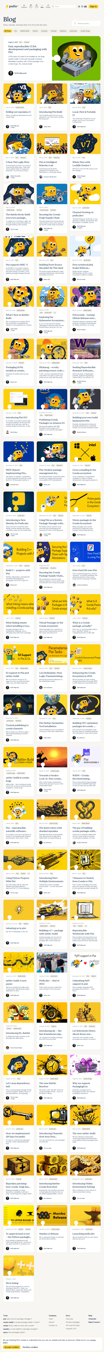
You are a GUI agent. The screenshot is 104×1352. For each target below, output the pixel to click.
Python (35, 31)
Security (44, 31)
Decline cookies (30, 1347)
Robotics (63, 31)
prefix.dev (73, 31)
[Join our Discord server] (85, 6)
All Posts (8, 31)
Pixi (15, 31)
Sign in (93, 6)
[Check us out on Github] (82, 6)
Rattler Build (25, 31)
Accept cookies (11, 1347)
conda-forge (85, 31)
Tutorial (53, 31)
